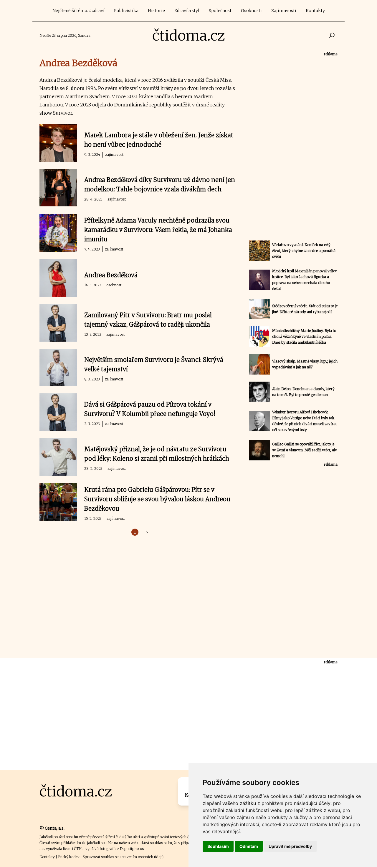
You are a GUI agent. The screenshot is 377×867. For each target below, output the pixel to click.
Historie (156, 10)
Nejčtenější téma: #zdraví (78, 10)
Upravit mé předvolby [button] (290, 846)
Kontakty (315, 10)
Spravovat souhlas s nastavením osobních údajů (123, 857)
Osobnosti (251, 10)
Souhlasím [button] (218, 846)
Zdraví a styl (186, 10)
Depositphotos (132, 848)
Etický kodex (69, 857)
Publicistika (126, 10)
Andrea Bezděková (111, 275)
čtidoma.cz (188, 35)
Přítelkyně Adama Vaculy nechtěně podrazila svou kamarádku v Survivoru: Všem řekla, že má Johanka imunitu (158, 230)
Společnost (220, 10)
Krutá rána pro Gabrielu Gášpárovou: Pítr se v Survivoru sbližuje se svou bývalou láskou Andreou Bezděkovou (157, 499)
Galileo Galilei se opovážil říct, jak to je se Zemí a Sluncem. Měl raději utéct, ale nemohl (304, 450)
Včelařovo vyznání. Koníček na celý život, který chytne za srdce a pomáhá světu (303, 251)
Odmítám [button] (248, 846)
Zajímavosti (283, 10)
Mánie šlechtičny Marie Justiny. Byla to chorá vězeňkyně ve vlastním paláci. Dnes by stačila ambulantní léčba (304, 336)
